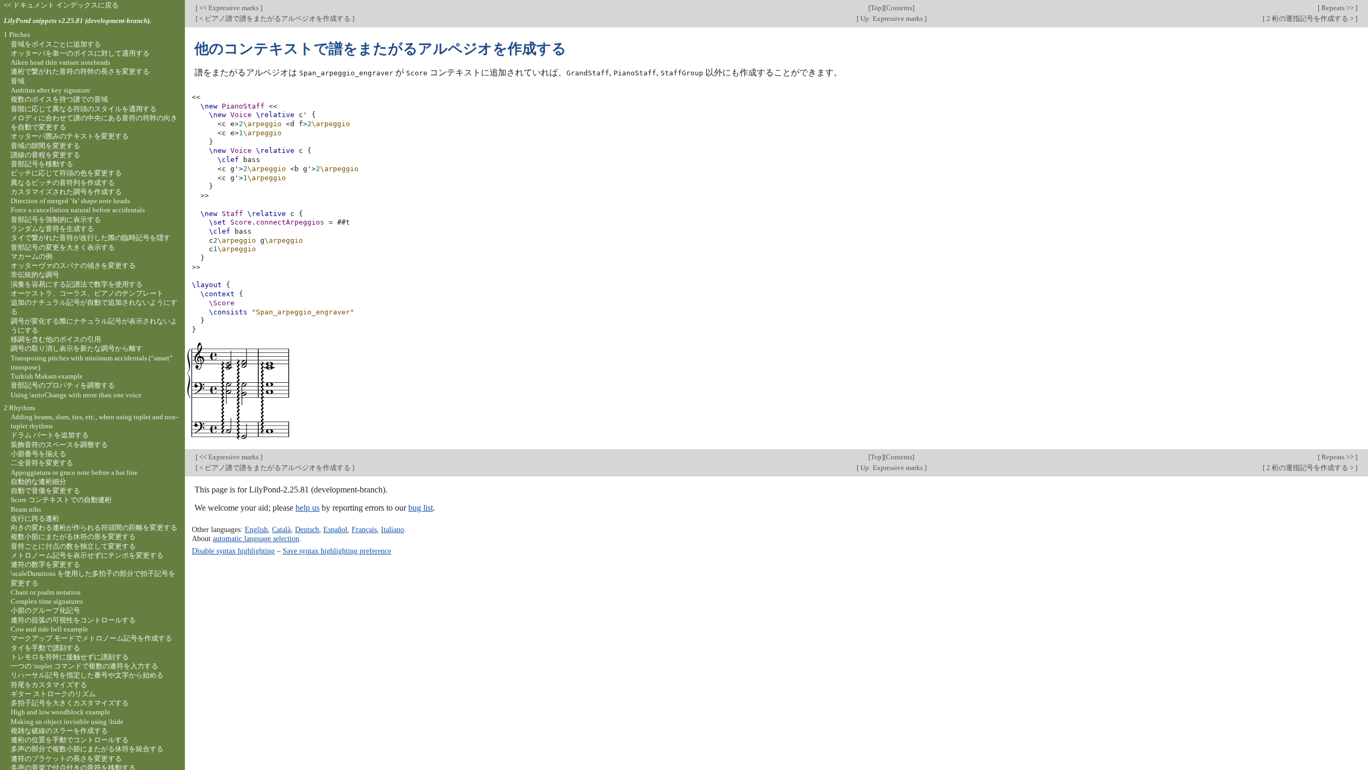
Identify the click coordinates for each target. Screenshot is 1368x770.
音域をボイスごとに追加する (56, 44)
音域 (18, 81)
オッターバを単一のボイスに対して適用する (80, 53)
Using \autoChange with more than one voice (76, 395)
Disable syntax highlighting (233, 550)
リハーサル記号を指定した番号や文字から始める (87, 675)
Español (335, 529)
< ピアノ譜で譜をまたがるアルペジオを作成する (275, 18)
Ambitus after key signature (50, 90)
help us (308, 507)
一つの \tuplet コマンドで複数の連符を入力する (84, 666)
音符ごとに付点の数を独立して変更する (73, 546)
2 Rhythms (19, 408)
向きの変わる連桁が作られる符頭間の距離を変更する (94, 527)
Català (281, 529)
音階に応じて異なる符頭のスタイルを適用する (84, 109)
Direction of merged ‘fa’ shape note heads (70, 201)
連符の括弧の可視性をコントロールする (73, 620)
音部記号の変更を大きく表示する (63, 247)
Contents (899, 8)
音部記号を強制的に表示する (56, 219)
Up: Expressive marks (891, 18)
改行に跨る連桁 (35, 518)
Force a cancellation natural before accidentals (78, 210)
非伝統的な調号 (35, 275)
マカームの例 (31, 256)
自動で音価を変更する (45, 491)
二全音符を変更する (42, 463)
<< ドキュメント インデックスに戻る (61, 5)
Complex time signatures (47, 601)
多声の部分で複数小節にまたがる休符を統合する (87, 749)
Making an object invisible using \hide (67, 722)
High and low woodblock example (60, 712)
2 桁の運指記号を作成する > (1310, 18)
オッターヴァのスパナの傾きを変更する (73, 265)
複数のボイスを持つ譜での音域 (59, 99)
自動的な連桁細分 (38, 482)
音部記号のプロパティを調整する (63, 385)
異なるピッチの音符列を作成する (63, 183)
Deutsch (307, 529)
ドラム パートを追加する (50, 435)
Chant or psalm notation (46, 592)
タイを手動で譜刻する (45, 648)
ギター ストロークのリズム (53, 694)
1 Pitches (17, 34)
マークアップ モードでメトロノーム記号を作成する (91, 638)
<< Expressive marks (229, 8)
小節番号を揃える (38, 454)
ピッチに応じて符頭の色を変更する (66, 173)
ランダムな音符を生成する (52, 229)
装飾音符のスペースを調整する (59, 445)
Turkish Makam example (47, 376)
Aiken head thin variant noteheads (60, 62)
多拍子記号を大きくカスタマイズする (70, 703)
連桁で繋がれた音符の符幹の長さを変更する (80, 71)
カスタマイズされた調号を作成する (66, 192)
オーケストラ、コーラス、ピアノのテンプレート (87, 293)
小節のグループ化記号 (45, 610)
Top (876, 8)
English (256, 529)
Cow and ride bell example (49, 629)
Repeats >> (1337, 8)
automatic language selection (256, 538)
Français (364, 529)
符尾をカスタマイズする (49, 685)
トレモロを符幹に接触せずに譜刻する (70, 657)
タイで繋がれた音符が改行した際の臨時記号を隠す (90, 238)
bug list (420, 507)
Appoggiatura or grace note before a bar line (74, 472)
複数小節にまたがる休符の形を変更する (73, 537)
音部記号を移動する (42, 164)
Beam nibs (26, 509)
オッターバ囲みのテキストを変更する (70, 136)
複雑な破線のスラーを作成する (59, 731)
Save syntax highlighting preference (337, 550)
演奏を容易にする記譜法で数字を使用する (77, 284)
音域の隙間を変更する (45, 146)
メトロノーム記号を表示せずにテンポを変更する (87, 555)
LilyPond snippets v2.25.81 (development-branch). (77, 21)
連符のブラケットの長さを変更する (66, 758)
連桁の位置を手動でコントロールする (70, 740)
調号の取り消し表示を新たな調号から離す (77, 348)
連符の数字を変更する (45, 564)
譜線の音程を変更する (45, 155)
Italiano (392, 529)
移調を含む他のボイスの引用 (56, 339)
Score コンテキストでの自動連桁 (61, 500)
